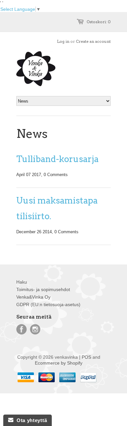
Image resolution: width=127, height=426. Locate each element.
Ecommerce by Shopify (58, 363)
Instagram (35, 329)
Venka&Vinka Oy (33, 297)
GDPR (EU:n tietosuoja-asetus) (48, 304)
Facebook (21, 329)
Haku (21, 282)
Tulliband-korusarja (57, 159)
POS (86, 357)
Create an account (93, 41)
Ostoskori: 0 (99, 21)
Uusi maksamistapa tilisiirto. (57, 208)
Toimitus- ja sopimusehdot (43, 289)
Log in (63, 41)
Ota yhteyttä (30, 420)
